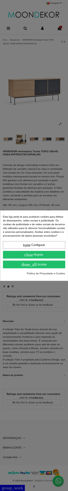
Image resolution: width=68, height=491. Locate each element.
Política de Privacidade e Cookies (46, 273)
